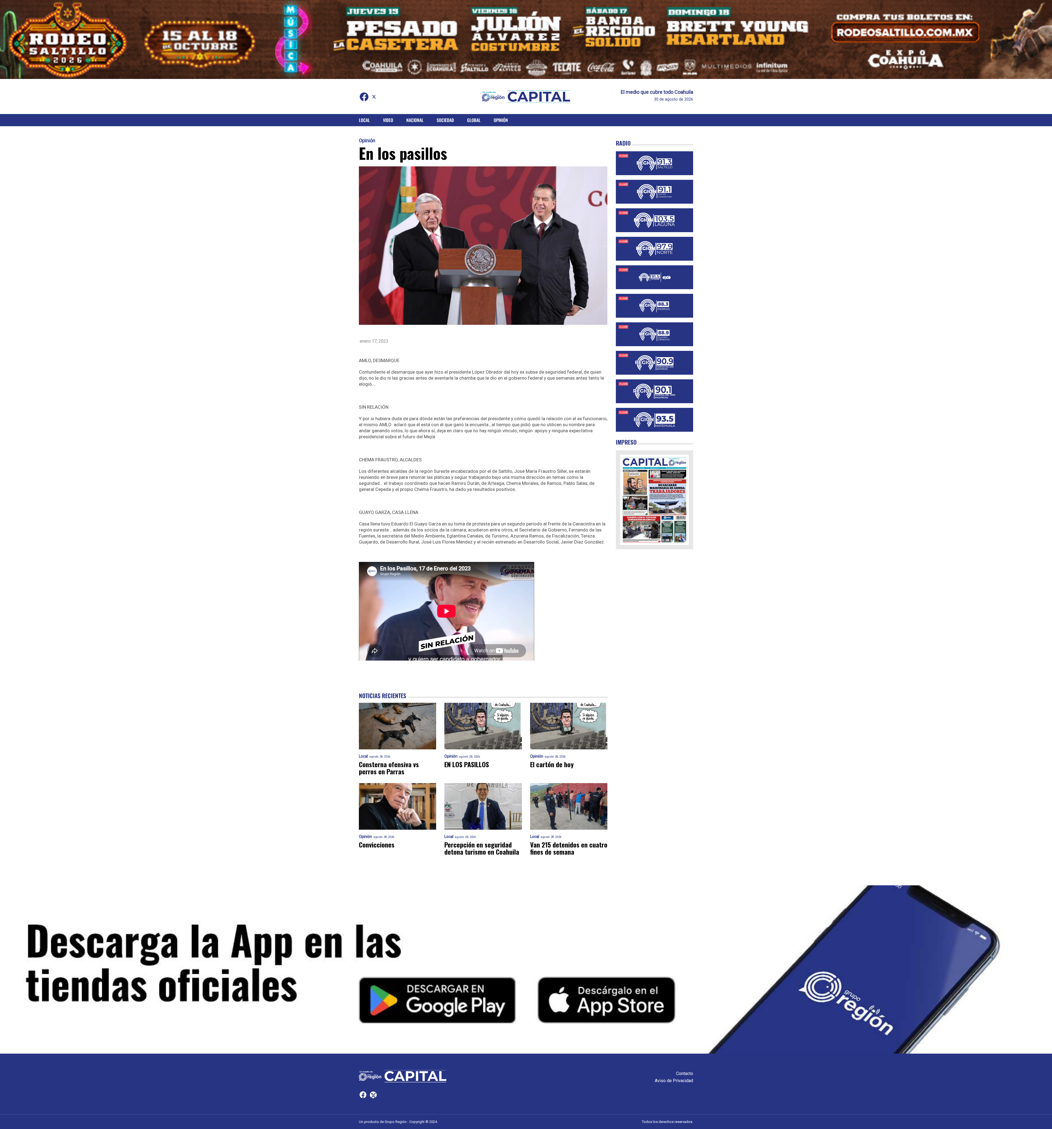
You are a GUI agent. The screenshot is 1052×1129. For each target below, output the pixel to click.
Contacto (684, 1073)
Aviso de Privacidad (674, 1080)
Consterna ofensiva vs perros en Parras (389, 768)
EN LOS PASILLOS (466, 764)
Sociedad (445, 120)
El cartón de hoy (552, 764)
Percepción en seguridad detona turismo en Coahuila (481, 848)
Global (474, 120)
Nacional (415, 120)
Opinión (501, 120)
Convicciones (377, 844)
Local (364, 120)
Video (388, 120)
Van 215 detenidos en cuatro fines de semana (568, 848)
